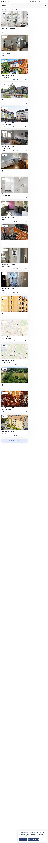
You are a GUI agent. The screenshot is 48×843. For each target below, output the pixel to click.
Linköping (4, 5)
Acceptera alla (23, 839)
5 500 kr (4, 37)
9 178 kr (4, 298)
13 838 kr (5, 392)
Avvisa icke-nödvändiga (33, 839)
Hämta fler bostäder (14, 441)
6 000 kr (5, 202)
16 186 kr (5, 416)
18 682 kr (5, 345)
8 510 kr (4, 131)
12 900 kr (5, 13)
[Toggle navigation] (46, 2)
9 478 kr (4, 84)
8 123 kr (4, 369)
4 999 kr (5, 155)
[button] (4, 19)
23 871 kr (5, 107)
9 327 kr (4, 60)
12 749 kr (5, 178)
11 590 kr (5, 249)
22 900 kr (5, 226)
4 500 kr (4, 273)
